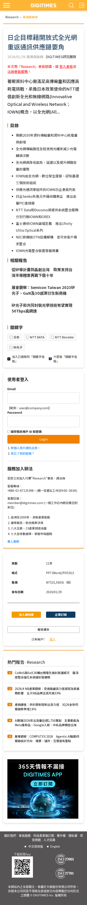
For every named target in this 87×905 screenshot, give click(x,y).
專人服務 (13, 541)
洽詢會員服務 (17, 71)
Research (12, 17)
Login (43, 439)
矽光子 (18, 347)
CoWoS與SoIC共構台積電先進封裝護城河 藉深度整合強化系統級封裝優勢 (46, 675)
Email (11, 389)
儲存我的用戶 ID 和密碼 (26, 431)
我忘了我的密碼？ (22, 453)
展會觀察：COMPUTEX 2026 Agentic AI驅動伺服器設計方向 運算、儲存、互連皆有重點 (47, 738)
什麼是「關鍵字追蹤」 (65, 358)
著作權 (61, 835)
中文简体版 (35, 846)
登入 (53, 639)
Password (14, 412)
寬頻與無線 (30, 17)
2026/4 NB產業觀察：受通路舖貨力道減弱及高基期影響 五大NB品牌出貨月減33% (47, 690)
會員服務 (25, 835)
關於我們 (10, 835)
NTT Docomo (64, 337)
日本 (16, 337)
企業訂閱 (61, 614)
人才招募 (49, 840)
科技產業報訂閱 (43, 835)
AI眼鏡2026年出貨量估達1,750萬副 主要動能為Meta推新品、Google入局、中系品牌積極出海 (47, 722)
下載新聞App (22, 854)
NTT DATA (37, 337)
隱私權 (72, 835)
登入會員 (66, 66)
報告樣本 (43, 629)
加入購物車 (26, 614)
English (55, 846)
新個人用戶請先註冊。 (25, 448)
